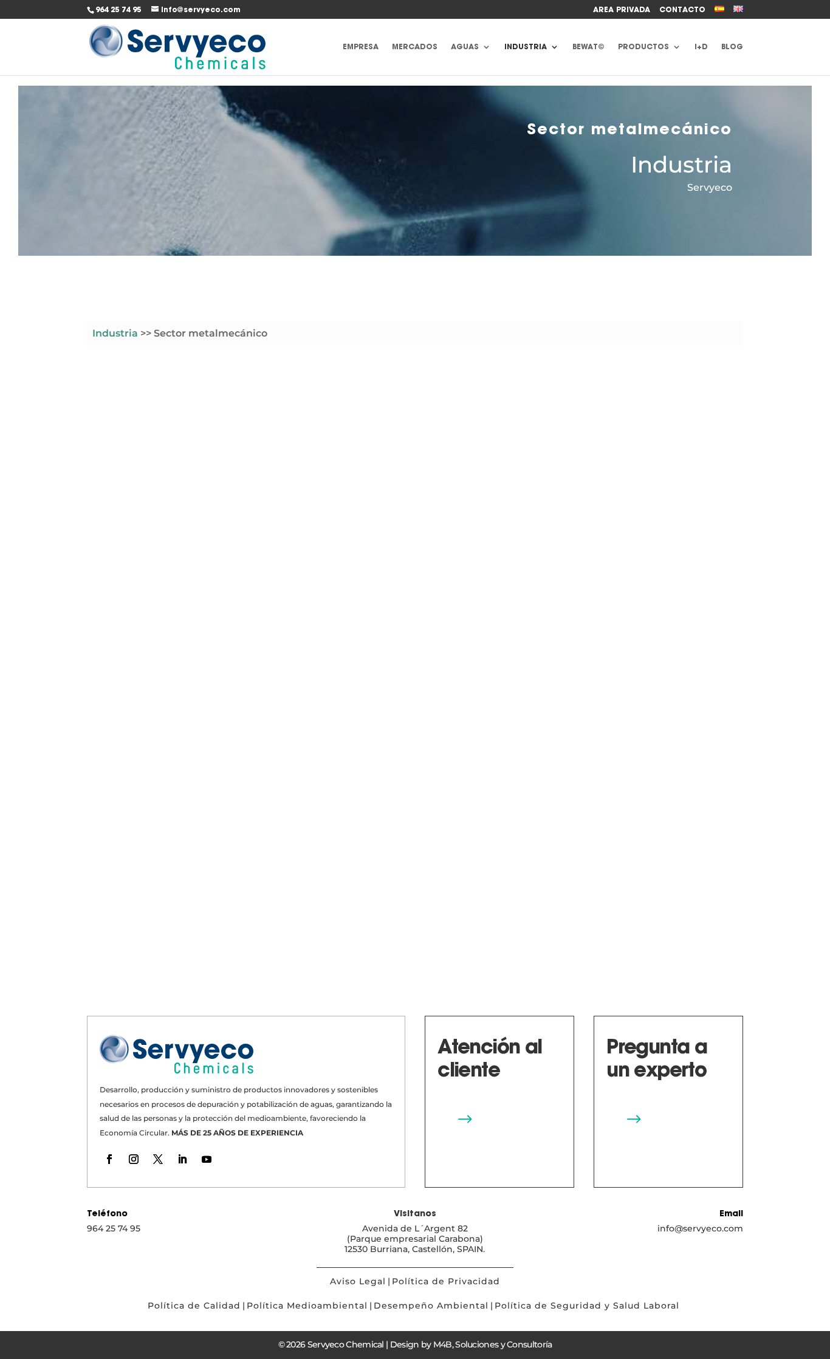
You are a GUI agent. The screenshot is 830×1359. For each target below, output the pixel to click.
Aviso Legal (358, 1281)
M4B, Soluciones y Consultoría (492, 1344)
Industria (525, 47)
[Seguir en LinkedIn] (182, 1159)
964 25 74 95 (118, 9)
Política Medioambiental (307, 1305)
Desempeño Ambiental (431, 1305)
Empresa (361, 47)
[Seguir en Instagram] (133, 1159)
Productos (643, 47)
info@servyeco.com (700, 1228)
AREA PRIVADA (621, 10)
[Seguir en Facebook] (109, 1159)
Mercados (414, 47)
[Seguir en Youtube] (206, 1159)
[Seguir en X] (158, 1159)
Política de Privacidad (446, 1281)
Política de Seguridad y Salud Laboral (588, 1305)
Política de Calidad (194, 1305)
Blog (732, 47)
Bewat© (588, 47)
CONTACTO (682, 10)
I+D (701, 47)
